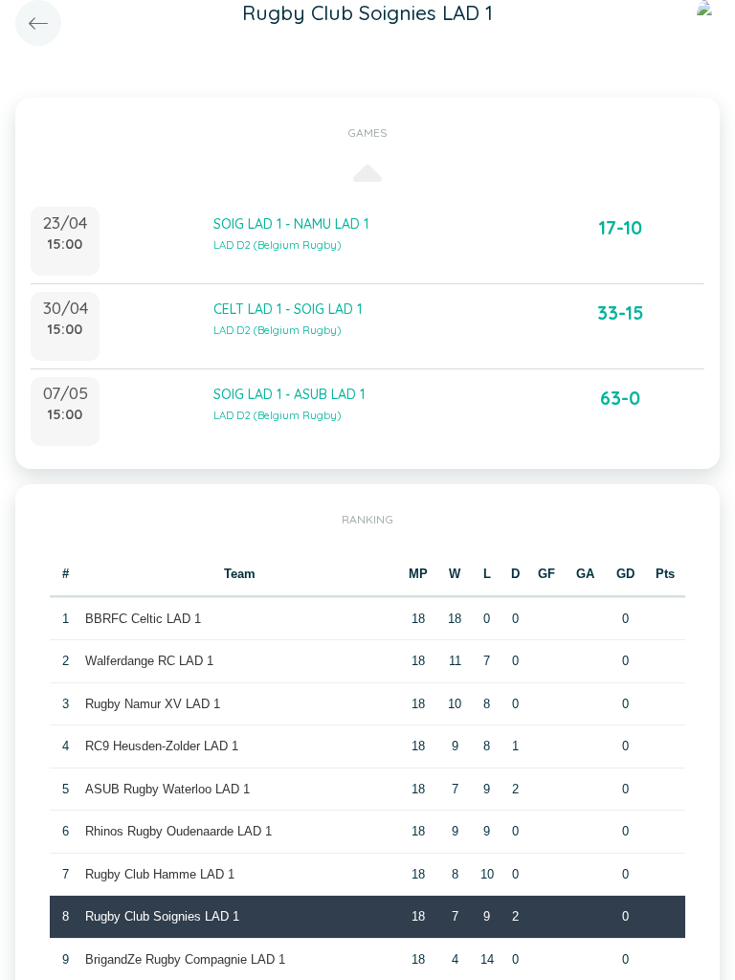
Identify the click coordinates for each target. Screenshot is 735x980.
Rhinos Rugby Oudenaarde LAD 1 (178, 831)
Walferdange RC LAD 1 (149, 661)
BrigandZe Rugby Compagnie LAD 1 (185, 959)
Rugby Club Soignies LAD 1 (162, 916)
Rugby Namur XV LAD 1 (152, 704)
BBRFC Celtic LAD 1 (143, 619)
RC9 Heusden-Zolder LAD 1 (161, 746)
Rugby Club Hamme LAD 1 (159, 874)
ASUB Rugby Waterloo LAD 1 (167, 789)
